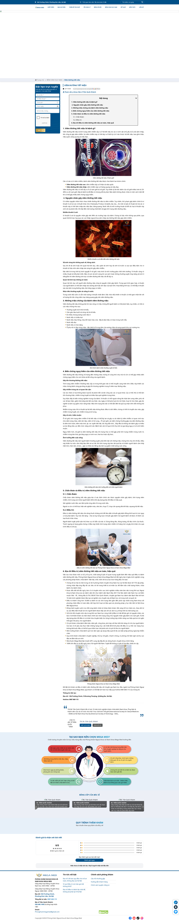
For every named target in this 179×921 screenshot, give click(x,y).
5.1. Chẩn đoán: (78, 117)
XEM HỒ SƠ (97, 725)
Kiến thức (132, 7)
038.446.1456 (39, 904)
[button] (36, 807)
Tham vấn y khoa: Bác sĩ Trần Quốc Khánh (80, 92)
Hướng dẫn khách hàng (99, 882)
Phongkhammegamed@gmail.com (47, 912)
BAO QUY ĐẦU (61, 7)
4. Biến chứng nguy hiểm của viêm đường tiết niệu (90, 111)
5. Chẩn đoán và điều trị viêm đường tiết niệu (88, 114)
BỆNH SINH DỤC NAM (111, 7)
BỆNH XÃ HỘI (97, 7)
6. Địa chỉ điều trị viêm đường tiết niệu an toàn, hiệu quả (92, 123)
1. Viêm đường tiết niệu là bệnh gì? (84, 102)
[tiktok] (138, 918)
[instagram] (142, 918)
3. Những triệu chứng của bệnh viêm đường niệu (89, 108)
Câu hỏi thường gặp (98, 879)
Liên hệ (141, 7)
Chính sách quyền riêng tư (100, 885)
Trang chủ (40, 80)
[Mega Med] (39, 7)
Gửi (39, 130)
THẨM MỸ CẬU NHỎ (74, 7)
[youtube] (134, 918)
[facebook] (130, 918)
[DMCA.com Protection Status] (103, 912)
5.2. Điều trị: (77, 120)
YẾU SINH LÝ (87, 7)
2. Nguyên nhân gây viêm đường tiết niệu (87, 105)
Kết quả (123, 7)
